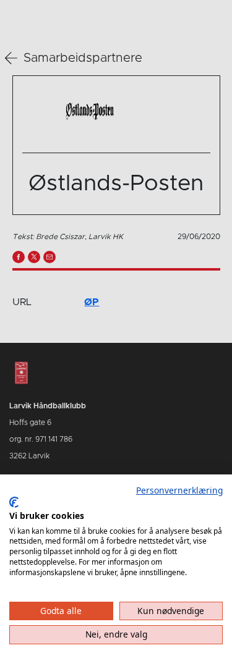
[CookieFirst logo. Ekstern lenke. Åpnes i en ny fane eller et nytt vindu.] (14, 502)
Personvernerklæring (179, 490)
